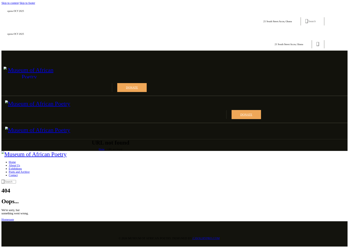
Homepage (7, 219)
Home (102, 149)
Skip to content (10, 3)
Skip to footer (27, 3)
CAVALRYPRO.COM (206, 238)
